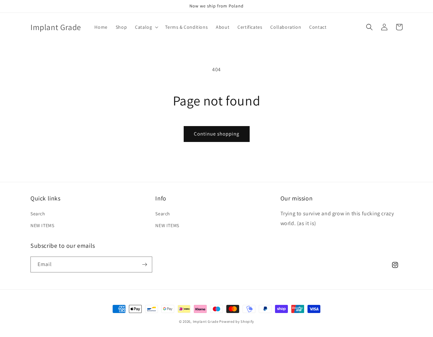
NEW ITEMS (42, 225)
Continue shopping (217, 133)
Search (37, 214)
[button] (146, 27)
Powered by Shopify (236, 321)
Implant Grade (206, 321)
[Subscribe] (144, 264)
